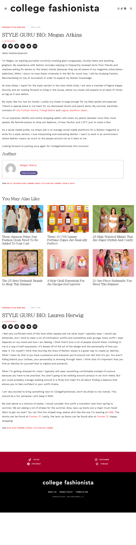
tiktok (36, 460)
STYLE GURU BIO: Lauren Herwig (43, 315)
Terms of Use (82, 492)
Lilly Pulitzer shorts (27, 110)
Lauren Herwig (10, 321)
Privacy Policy (66, 492)
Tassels (65, 183)
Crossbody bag (19, 183)
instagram (104, 460)
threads (104, 464)
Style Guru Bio (17, 27)
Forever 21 (35, 416)
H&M (111, 412)
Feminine (30, 183)
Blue (9, 428)
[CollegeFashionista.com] (55, 8)
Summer (57, 183)
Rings (37, 183)
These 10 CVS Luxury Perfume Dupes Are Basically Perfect (67, 240)
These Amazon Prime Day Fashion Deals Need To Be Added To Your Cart (20, 240)
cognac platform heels (74, 110)
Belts (9, 183)
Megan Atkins (9, 41)
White (72, 183)
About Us (52, 492)
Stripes (28, 428)
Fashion (6, 27)
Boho (14, 428)
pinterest (36, 464)
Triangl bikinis (47, 110)
